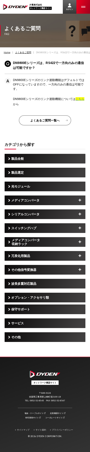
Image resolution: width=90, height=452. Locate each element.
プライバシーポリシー (62, 430)
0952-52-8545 (37, 400)
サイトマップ (23, 430)
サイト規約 (41, 430)
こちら (80, 99)
